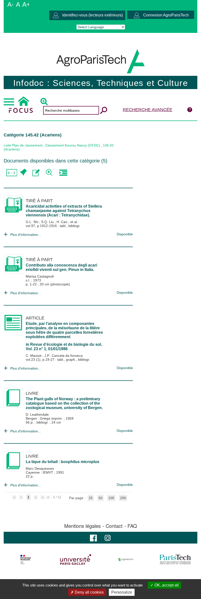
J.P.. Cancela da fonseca (63, 356)
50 (100, 498)
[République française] (26, 559)
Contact (114, 525)
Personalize (121, 592)
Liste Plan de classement (23, 145)
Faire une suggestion (36, 172)
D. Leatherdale (37, 414)
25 (91, 498)
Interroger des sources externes (63, 172)
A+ (26, 4)
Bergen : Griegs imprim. (45, 418)
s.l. (28, 280)
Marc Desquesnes (40, 468)
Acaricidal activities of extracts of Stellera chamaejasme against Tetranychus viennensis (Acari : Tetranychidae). (64, 210)
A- (10, 4)
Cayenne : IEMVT (40, 472)
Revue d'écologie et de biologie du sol (65, 344)
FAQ (132, 525)
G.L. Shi (32, 222)
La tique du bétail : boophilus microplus (62, 462)
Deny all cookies (89, 592)
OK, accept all (166, 585)
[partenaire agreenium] (126, 559)
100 (111, 498)
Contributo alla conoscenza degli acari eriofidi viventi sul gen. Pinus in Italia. (61, 267)
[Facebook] (93, 537)
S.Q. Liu (48, 222)
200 (123, 498)
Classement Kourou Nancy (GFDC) (72, 145)
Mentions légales (82, 525)
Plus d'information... (25, 235)
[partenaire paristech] (175, 559)
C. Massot (34, 356)
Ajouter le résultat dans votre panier (22, 172)
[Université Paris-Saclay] (76, 559)
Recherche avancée (147, 109)
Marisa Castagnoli (40, 276)
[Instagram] (107, 537)
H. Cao (62, 222)
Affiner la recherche (49, 172)
